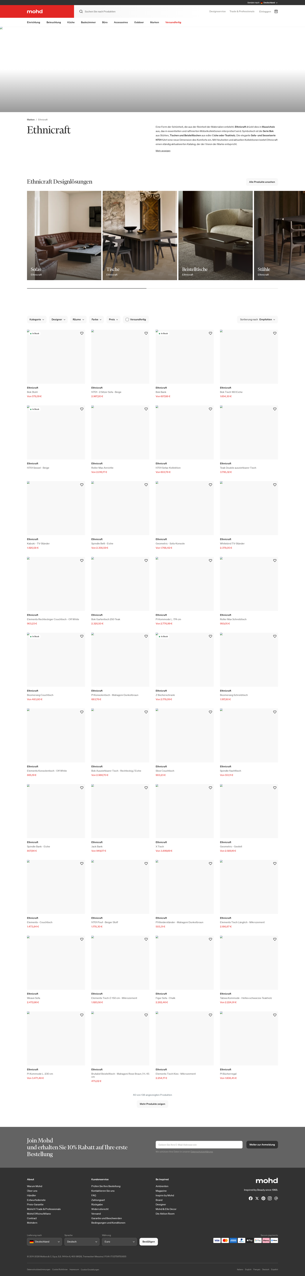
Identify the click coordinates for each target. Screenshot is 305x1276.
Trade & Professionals (242, 11)
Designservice (217, 11)
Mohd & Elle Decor (166, 1209)
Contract (32, 1218)
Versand (96, 1213)
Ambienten (162, 1186)
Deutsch (265, 1269)
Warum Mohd (34, 1186)
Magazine (161, 1190)
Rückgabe (97, 1204)
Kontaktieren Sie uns (103, 1190)
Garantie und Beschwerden (106, 1218)
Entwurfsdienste (36, 1200)
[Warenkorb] (276, 11)
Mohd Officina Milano (39, 1213)
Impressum (74, 1269)
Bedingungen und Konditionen (108, 1222)
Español (274, 1269)
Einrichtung (33, 22)
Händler (31, 1195)
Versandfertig (173, 22)
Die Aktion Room (165, 1213)
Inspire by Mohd (165, 1195)
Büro (105, 22)
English (248, 1269)
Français (256, 1269)
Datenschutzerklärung (202, 1151)
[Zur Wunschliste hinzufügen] (82, 333)
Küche (71, 22)
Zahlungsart (98, 1200)
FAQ (93, 1195)
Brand (159, 1200)
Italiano (240, 1269)
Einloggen (265, 11)
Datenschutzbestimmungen (38, 1269)
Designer (161, 1204)
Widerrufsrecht (99, 1209)
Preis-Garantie (35, 1204)
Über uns (32, 1190)
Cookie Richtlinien (60, 1269)
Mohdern (32, 1222)
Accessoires (121, 22)
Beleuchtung (54, 22)
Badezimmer (88, 22)
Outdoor (139, 22)
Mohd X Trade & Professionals (44, 1209)
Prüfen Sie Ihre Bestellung (105, 1186)
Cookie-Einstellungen (90, 1269)
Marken (154, 22)
